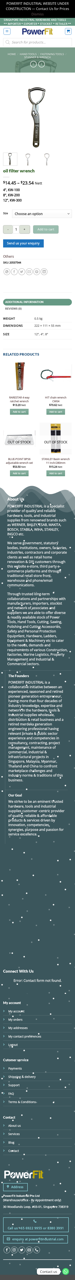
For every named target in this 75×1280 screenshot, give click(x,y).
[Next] (65, 115)
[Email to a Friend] (29, 271)
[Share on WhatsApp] (7, 271)
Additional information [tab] (24, 302)
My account (16, 1011)
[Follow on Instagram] (14, 1250)
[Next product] (33, 64)
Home (12, 54)
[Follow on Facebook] (7, 1250)
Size (5, 213)
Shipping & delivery (22, 1077)
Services (14, 1134)
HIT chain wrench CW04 (55, 399)
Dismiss (37, 14)
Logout (13, 1045)
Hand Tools (28, 54)
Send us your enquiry (23, 243)
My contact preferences (24, 1036)
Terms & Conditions (22, 1102)
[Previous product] (41, 64)
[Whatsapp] (65, 1271)
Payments (15, 1068)
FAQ (11, 1094)
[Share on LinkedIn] (44, 271)
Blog (11, 1142)
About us (14, 1126)
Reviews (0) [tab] (13, 308)
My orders (15, 1020)
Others (8, 256)
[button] (7, 31)
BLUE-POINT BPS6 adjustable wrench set (19, 461)
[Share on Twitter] (21, 271)
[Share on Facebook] (14, 271)
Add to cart (46, 229)
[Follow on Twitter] (21, 1250)
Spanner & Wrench (37, 57)
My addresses (18, 1028)
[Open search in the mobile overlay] (37, 42)
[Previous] (10, 115)
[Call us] (36, 1250)
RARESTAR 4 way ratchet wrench (19, 399)
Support (14, 1085)
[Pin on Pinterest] (36, 271)
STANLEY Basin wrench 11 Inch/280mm (56, 461)
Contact (13, 1151)
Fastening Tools (52, 54)
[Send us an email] (29, 1250)
